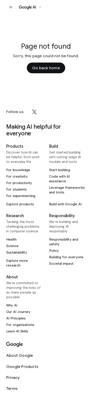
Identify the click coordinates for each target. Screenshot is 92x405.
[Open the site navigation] (10, 7)
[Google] (14, 344)
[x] (34, 112)
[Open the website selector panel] (40, 7)
